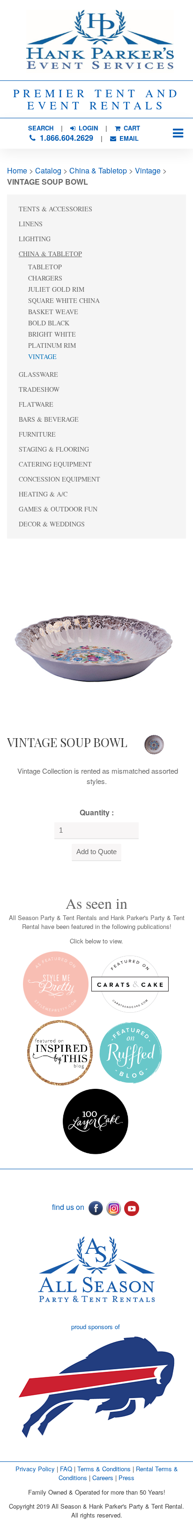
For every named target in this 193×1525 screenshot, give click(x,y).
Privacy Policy (35, 1468)
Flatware (36, 404)
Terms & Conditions (104, 1468)
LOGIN (87, 127)
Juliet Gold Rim (56, 289)
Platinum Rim (52, 345)
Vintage (148, 170)
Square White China (64, 300)
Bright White (52, 334)
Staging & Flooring (54, 449)
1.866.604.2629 (65, 137)
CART (131, 127)
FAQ (66, 1468)
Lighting (35, 238)
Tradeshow (39, 389)
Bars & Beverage (49, 419)
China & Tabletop (98, 170)
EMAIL (128, 138)
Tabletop (45, 266)
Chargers (45, 277)
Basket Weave (53, 311)
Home (17, 170)
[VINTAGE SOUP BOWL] (93, 634)
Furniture (37, 434)
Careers (103, 1477)
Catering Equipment (55, 464)
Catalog (48, 170)
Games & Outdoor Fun (58, 508)
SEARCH (40, 127)
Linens (31, 223)
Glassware (38, 374)
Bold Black (48, 322)
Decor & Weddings (52, 523)
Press (126, 1477)
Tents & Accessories (55, 208)
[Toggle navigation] (178, 133)
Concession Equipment (59, 479)
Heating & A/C (43, 493)
